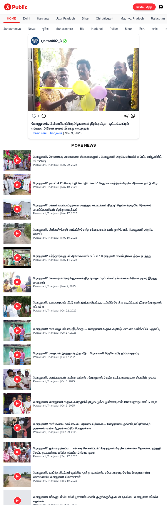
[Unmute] (132, 103)
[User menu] (161, 7)
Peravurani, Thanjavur (47, 133)
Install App (144, 7)
